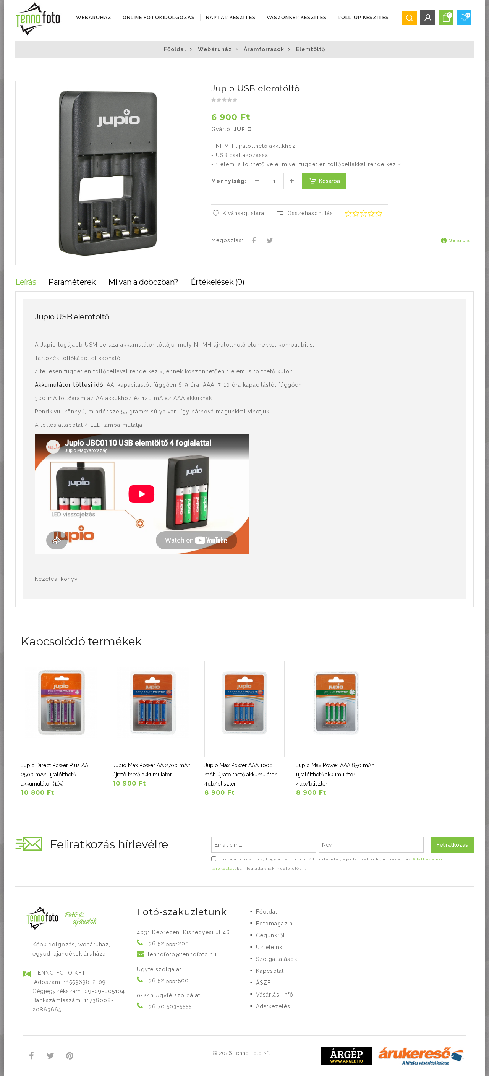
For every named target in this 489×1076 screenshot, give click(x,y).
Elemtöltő (310, 49)
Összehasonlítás (310, 213)
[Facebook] (254, 241)
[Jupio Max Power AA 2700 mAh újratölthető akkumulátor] (153, 709)
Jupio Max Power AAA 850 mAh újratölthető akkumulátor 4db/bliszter (335, 774)
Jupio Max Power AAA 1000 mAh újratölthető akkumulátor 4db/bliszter (240, 774)
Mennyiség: (229, 181)
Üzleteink (269, 947)
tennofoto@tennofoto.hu (182, 954)
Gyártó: (221, 129)
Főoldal (175, 49)
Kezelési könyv (56, 579)
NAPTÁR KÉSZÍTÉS (231, 17)
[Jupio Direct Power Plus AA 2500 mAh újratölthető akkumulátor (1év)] (61, 709)
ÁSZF (263, 983)
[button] (193, 87)
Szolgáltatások (276, 959)
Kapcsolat (270, 971)
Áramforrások (264, 49)
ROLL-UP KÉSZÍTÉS (363, 17)
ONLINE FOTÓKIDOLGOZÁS (159, 17)
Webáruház (94, 17)
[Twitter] (270, 241)
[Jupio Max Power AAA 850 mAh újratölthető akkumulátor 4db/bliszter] (336, 709)
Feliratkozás (452, 845)
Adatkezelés (273, 1006)
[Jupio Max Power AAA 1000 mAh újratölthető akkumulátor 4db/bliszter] (244, 709)
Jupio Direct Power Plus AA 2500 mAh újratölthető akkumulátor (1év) (54, 774)
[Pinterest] (69, 1057)
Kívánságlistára (243, 213)
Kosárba (329, 181)
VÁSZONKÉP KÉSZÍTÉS (297, 17)
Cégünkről (270, 935)
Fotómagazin (274, 923)
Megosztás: (227, 240)
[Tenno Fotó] (39, 19)
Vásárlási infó (274, 995)
